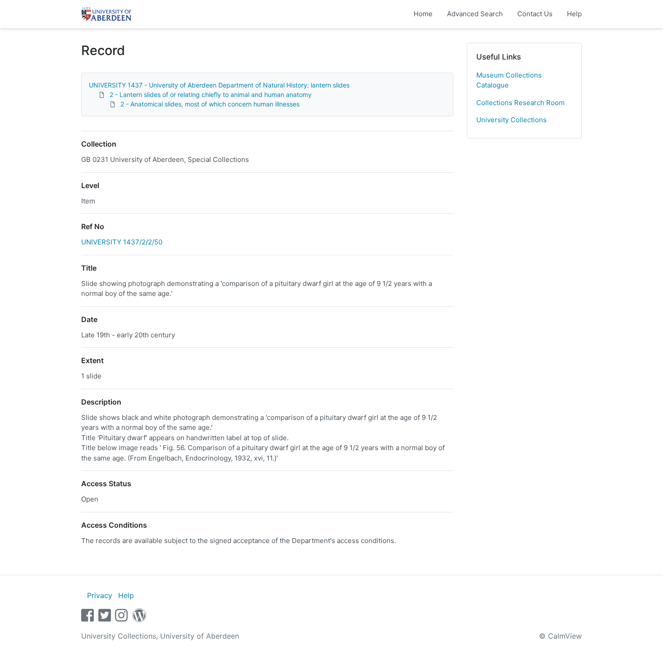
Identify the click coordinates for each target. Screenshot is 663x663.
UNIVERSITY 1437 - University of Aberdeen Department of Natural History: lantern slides (219, 85)
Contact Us (534, 13)
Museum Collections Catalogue (509, 80)
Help (574, 13)
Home (423, 13)
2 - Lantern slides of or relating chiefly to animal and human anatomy (211, 94)
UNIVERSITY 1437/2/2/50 (121, 242)
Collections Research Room (520, 102)
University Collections (511, 119)
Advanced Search (475, 13)
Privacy (99, 595)
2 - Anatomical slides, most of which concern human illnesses (209, 104)
